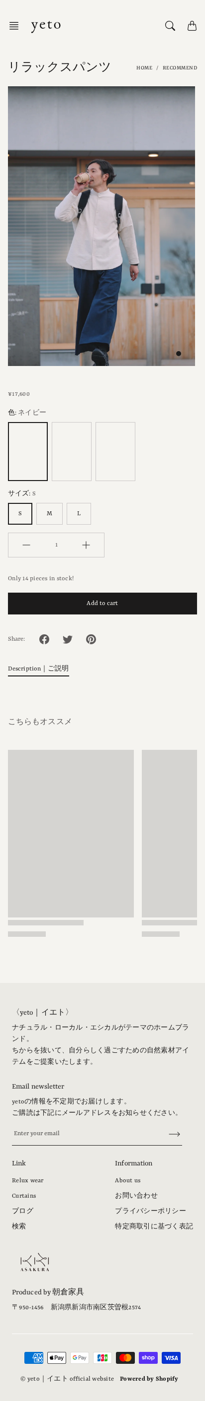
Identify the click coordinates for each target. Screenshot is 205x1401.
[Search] (170, 26)
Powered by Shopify (149, 1379)
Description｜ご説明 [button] (38, 669)
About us (127, 1180)
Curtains (24, 1196)
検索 (19, 1226)
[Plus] (86, 545)
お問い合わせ (136, 1196)
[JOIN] (168, 1134)
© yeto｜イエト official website (67, 1379)
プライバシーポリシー (150, 1211)
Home (144, 68)
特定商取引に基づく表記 (154, 1226)
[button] (17, 26)
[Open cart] (192, 26)
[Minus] (26, 545)
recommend (180, 68)
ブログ (22, 1211)
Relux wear (28, 1180)
